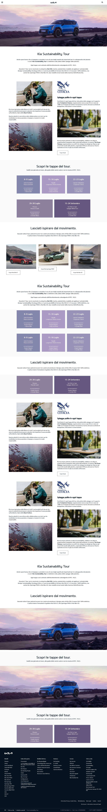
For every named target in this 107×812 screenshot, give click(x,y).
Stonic (6, 763)
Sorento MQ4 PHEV (9, 790)
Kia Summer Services (75, 767)
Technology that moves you (44, 763)
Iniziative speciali (90, 771)
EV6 (6, 792)
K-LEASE (56, 763)
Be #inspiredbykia (41, 761)
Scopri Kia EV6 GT (13, 272)
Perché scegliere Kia (91, 769)
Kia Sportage (8, 781)
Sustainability (89, 765)
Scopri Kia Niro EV (77, 272)
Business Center (58, 765)
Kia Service (72, 761)
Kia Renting (56, 761)
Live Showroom (25, 781)
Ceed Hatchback (9, 765)
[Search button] (102, 2)
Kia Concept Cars (90, 787)
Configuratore (24, 779)
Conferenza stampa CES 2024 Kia (93, 789)
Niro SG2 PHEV (8, 777)
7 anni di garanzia (90, 775)
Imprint (99, 800)
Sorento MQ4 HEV (9, 788)
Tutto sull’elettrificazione (43, 765)
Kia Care (72, 769)
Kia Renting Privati (25, 770)
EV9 (6, 796)
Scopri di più (63, 152)
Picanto (6, 761)
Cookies (94, 800)
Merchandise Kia (74, 777)
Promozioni (24, 761)
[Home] (5, 810)
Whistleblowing (81, 800)
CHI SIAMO (88, 761)
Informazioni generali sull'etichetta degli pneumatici (28, 783)
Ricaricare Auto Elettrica (43, 773)
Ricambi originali (74, 773)
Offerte (72, 763)
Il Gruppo (88, 767)
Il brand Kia (89, 763)
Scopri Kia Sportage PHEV (47, 269)
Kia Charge (40, 769)
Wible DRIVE (89, 785)
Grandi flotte (57, 767)
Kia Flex (23, 766)
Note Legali (88, 800)
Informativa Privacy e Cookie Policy (68, 800)
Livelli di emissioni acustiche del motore (28, 787)
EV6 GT (6, 794)
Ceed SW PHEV (8, 767)
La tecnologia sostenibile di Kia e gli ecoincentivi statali (28, 764)
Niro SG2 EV (8, 779)
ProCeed (7, 769)
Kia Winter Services (75, 765)
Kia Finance (24, 768)
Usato (22, 772)
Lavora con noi (90, 779)
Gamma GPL (24, 775)
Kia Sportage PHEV (9, 785)
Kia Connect (40, 771)
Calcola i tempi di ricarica (43, 767)
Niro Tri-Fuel (24, 777)
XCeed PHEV (8, 773)
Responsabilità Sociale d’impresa (91, 782)
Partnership (89, 773)
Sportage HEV (8, 783)
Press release (89, 777)
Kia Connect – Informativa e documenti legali (91, 804)
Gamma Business (58, 769)
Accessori (72, 771)
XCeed (6, 771)
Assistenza (72, 775)
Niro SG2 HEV (8, 775)
